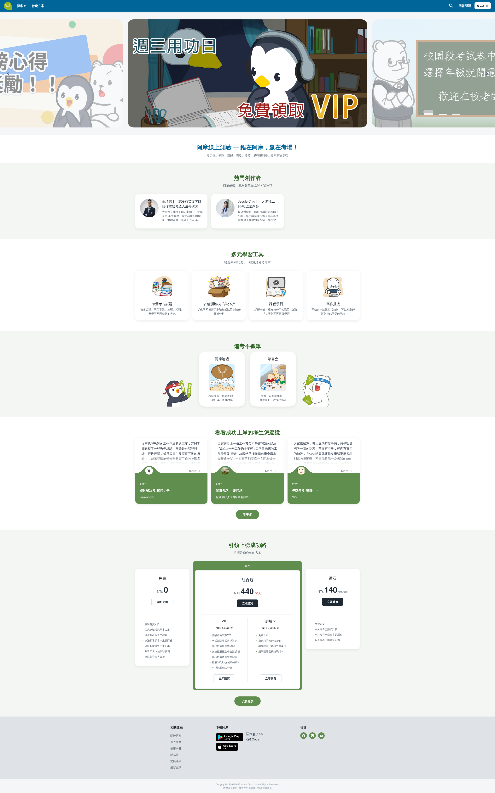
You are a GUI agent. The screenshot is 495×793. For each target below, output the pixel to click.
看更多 (247, 514)
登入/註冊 (482, 6)
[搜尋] (451, 6)
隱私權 (174, 754)
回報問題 (465, 5)
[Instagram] (312, 735)
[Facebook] (303, 735)
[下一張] (448, 73)
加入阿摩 (175, 742)
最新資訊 (175, 767)
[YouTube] (321, 735)
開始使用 (162, 602)
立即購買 (247, 603)
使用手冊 (175, 748)
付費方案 (38, 5)
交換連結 (175, 761)
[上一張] (47, 73)
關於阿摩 (175, 735)
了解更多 (247, 701)
